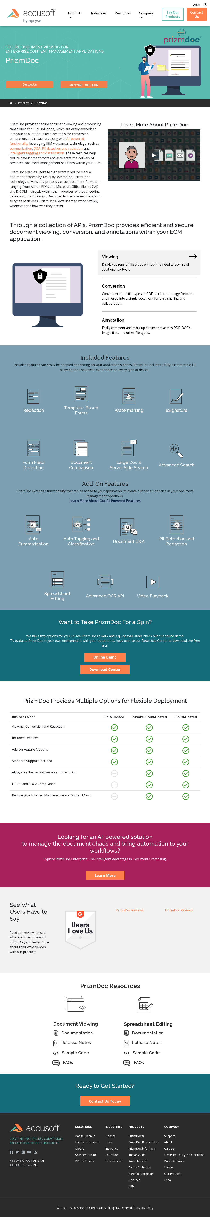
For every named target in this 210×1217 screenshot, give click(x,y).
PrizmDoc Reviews (130, 910)
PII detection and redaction (62, 148)
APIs (131, 1186)
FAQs (68, 1062)
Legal (109, 1142)
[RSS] (35, 1152)
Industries (113, 1127)
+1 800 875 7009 (21, 1160)
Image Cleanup (85, 1136)
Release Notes (76, 1042)
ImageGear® (137, 1155)
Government (113, 1161)
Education (112, 1155)
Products (23, 103)
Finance (110, 1136)
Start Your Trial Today (83, 84)
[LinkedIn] (23, 1152)
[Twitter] (17, 1152)
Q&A (37, 148)
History (169, 1167)
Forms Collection (139, 1167)
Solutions (83, 1127)
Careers (169, 1148)
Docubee (134, 1180)
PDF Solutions (84, 1161)
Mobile (79, 1148)
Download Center (105, 669)
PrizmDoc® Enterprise (143, 1142)
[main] (105, 549)
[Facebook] (11, 1152)
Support (169, 1136)
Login (196, 4)
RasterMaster (137, 1161)
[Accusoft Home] (31, 16)
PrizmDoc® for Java (141, 1148)
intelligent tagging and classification (37, 153)
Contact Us (29, 84)
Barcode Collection (141, 1174)
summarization (21, 148)
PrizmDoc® (136, 1136)
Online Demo (105, 657)
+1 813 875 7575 (21, 1165)
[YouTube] (29, 1152)
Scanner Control (86, 1155)
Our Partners (172, 1174)
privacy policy (144, 1208)
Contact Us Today (105, 1101)
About (168, 1142)
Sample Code (75, 1052)
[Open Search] (205, 4)
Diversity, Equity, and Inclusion (184, 1155)
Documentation (77, 1032)
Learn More (33, 402)
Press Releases (174, 1161)
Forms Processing (87, 1142)
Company (171, 1127)
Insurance (111, 1148)
